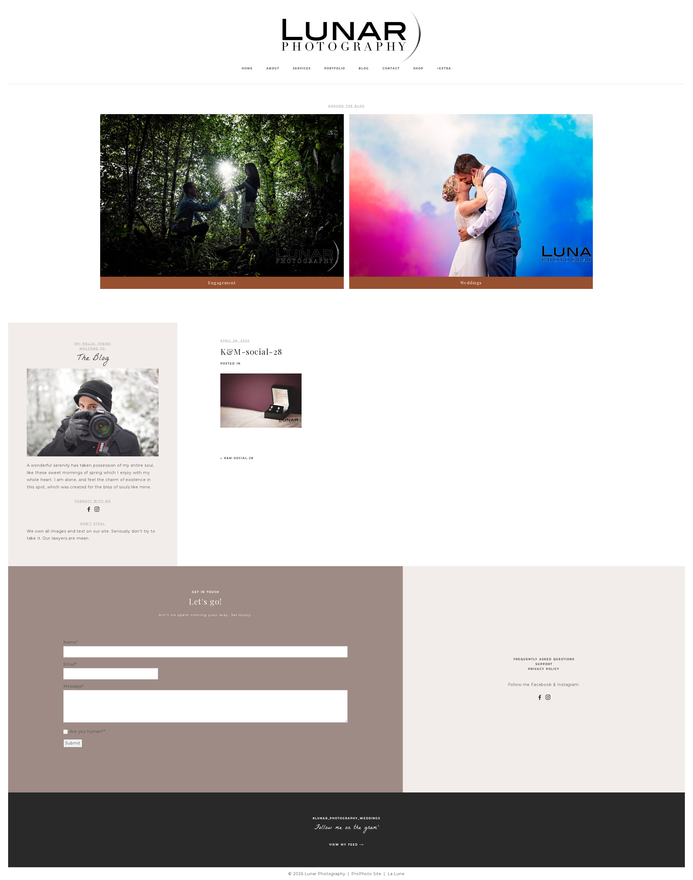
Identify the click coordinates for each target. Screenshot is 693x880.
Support (544, 664)
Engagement (222, 282)
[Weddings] (471, 195)
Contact (391, 68)
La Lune (396, 873)
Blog (364, 68)
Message (72, 686)
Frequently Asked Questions (544, 659)
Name (69, 642)
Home (247, 68)
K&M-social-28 (239, 458)
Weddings (471, 282)
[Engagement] (222, 195)
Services (302, 68)
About (272, 68)
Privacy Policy (544, 669)
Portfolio (334, 68)
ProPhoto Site (366, 873)
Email (69, 664)
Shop (418, 68)
